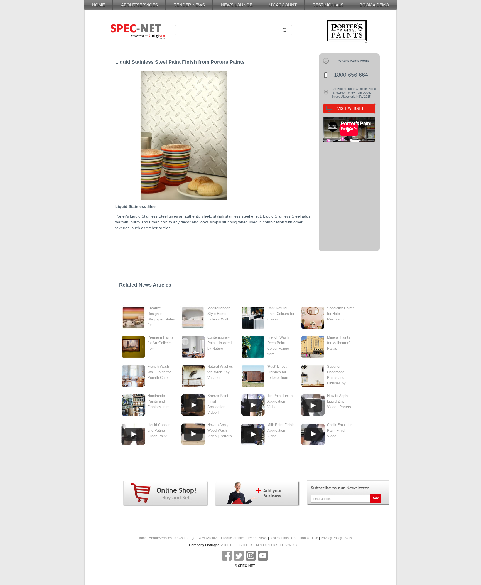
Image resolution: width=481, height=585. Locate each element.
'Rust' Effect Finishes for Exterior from (277, 372)
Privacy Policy (331, 538)
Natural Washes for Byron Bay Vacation (220, 372)
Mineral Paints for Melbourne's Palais (339, 342)
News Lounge (184, 538)
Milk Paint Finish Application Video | (280, 430)
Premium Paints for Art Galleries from (160, 342)
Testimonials (279, 538)
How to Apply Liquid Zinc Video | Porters (339, 401)
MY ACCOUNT (283, 5)
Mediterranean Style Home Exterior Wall (218, 313)
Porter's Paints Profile (353, 60)
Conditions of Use (304, 538)
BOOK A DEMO (374, 5)
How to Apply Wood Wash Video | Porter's (219, 430)
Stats (348, 538)
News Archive (208, 538)
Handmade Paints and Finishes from (159, 401)
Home (142, 538)
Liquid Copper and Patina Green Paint (159, 430)
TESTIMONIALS (328, 5)
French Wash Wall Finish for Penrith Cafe (159, 372)
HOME (98, 5)
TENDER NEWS (189, 5)
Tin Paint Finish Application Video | (280, 401)
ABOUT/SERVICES (139, 5)
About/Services (160, 538)
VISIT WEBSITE (351, 109)
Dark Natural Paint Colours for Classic (280, 313)
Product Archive (233, 538)
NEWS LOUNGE (236, 5)
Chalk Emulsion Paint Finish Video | (339, 430)
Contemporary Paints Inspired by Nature (219, 342)
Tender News (257, 538)
